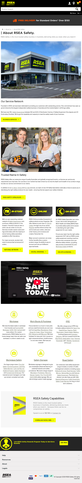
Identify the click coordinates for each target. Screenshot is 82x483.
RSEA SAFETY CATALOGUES (12, 197)
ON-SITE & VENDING (64, 252)
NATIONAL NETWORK (11, 250)
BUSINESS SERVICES (10, 119)
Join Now (63, 442)
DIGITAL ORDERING (37, 252)
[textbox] (32, 9)
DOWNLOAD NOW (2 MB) (43, 420)
